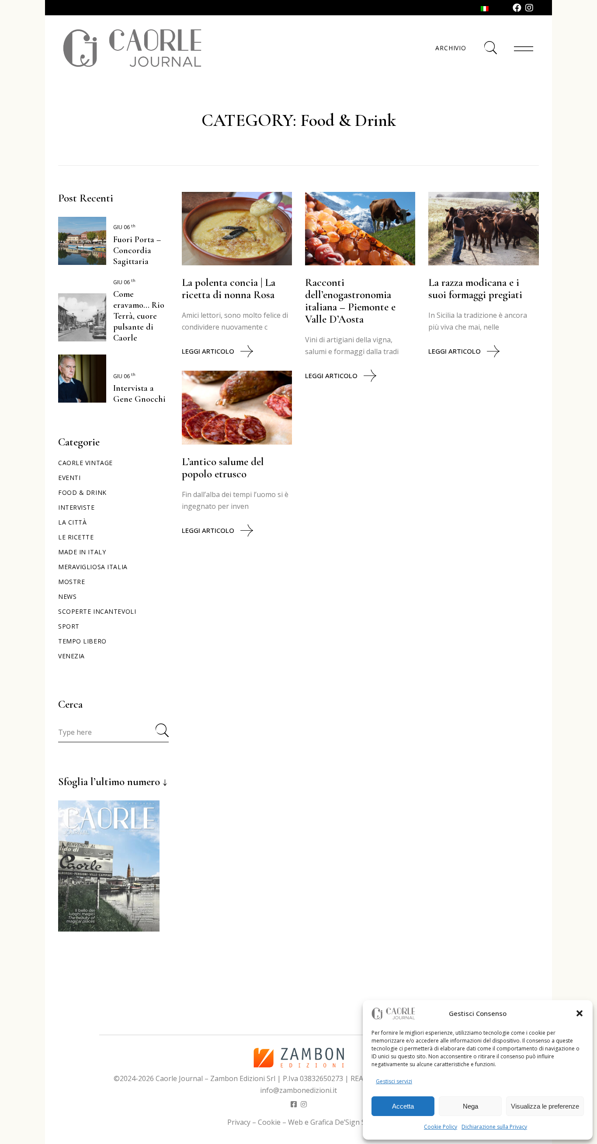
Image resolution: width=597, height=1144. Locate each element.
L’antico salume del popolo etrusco (223, 467)
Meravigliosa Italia (93, 567)
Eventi (69, 477)
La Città (72, 522)
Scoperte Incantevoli (97, 611)
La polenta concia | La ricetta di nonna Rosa (228, 288)
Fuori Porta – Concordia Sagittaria (137, 250)
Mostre (71, 581)
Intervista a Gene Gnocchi (139, 393)
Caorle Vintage (85, 463)
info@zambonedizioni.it (298, 1090)
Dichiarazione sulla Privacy (494, 1126)
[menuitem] (485, 7)
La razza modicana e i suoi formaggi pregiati (475, 288)
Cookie (269, 1122)
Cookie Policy (440, 1126)
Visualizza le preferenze (545, 1106)
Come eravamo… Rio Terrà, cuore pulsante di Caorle (138, 316)
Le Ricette (76, 537)
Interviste (76, 507)
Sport (69, 626)
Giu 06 (124, 227)
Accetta (403, 1106)
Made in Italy (82, 552)
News (67, 596)
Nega (470, 1106)
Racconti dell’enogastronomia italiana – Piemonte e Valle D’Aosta (350, 301)
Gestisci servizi (394, 1081)
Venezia (71, 656)
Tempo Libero (82, 641)
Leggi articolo (208, 351)
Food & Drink (82, 492)
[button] (579, 1013)
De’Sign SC (352, 1122)
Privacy (238, 1122)
